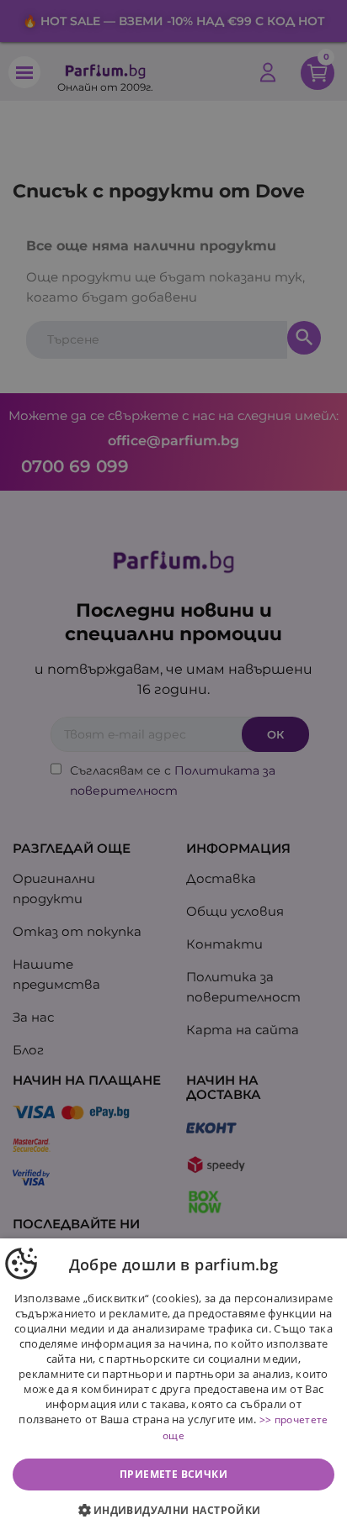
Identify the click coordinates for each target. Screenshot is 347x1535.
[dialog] (173, 1386)
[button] (173, 1510)
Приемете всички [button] (173, 1474)
